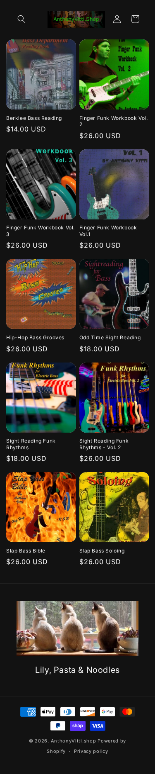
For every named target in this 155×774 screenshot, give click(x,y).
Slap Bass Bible (25, 551)
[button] (21, 19)
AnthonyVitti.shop (73, 741)
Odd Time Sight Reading (110, 337)
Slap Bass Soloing (102, 551)
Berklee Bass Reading (34, 118)
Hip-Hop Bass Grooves (35, 337)
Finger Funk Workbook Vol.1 (108, 230)
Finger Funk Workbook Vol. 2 (113, 121)
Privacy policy (91, 751)
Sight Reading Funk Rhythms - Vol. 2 (104, 444)
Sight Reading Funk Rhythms (31, 444)
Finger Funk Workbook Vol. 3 (40, 230)
